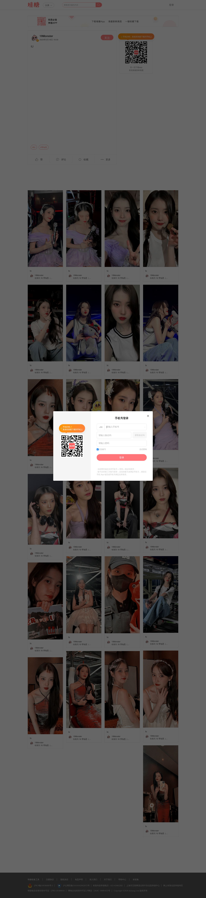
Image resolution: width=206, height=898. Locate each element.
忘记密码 (143, 449)
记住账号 (102, 449)
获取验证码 (140, 435)
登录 (121, 457)
